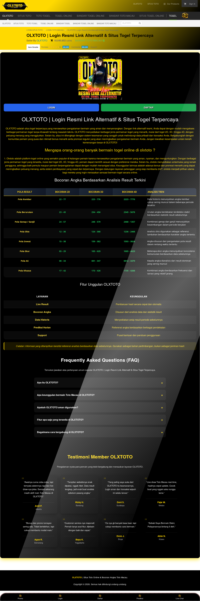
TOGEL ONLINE (47, 23)
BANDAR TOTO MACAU (106, 23)
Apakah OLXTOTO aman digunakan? (100, 407)
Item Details (33, 47)
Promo (20, 598)
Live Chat (180, 598)
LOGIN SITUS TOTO (35, 30)
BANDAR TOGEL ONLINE (83, 23)
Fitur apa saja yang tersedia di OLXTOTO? (100, 419)
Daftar (100, 598)
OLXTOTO (6, 23)
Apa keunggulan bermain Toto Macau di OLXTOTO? (100, 394)
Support (94, 47)
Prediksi (140, 598)
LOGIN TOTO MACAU (55, 30)
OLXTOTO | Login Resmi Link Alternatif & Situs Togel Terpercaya (92, 30)
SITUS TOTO (18, 23)
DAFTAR (148, 107)
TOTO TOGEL (32, 23)
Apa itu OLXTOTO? (100, 382)
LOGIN (51, 107)
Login (60, 598)
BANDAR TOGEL (63, 23)
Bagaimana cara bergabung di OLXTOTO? (100, 432)
